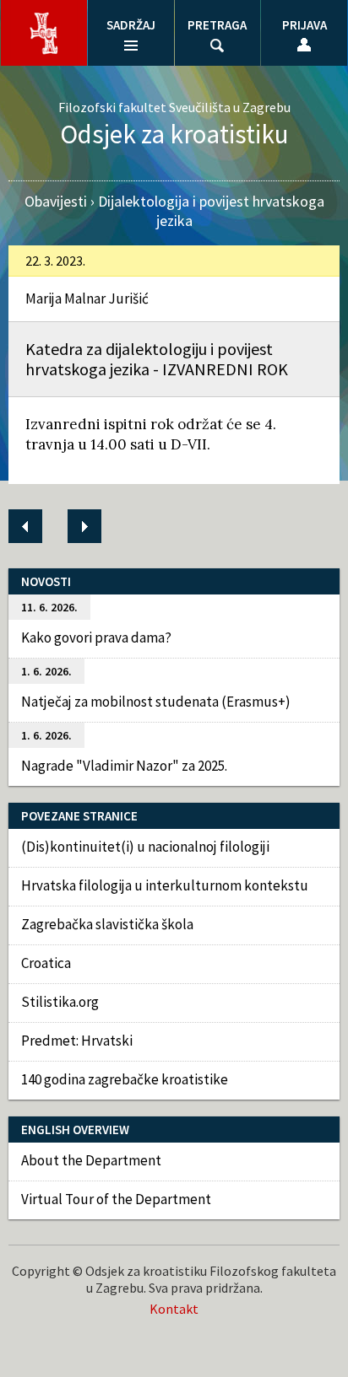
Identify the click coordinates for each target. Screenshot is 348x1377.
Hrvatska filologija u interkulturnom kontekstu (164, 885)
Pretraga (217, 25)
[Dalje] (84, 526)
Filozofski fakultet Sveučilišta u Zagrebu (174, 107)
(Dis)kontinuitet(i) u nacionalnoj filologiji (145, 846)
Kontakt (174, 1308)
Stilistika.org (60, 1001)
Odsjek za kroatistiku (174, 133)
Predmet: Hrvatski (77, 1040)
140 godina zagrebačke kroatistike (124, 1079)
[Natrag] (25, 526)
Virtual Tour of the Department (116, 1199)
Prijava (304, 25)
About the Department (91, 1160)
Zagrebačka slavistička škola (107, 924)
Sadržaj (130, 25)
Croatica (46, 963)
